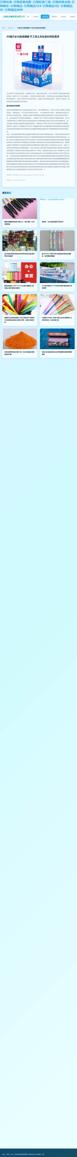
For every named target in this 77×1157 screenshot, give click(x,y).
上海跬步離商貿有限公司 (13, 16)
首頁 (28, 16)
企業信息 (63, 16)
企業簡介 (35, 16)
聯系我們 (54, 16)
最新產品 (6, 192)
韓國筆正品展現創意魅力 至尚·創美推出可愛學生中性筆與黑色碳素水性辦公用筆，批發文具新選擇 (19, 320)
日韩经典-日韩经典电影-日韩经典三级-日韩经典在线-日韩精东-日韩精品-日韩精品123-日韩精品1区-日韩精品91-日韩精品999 (37, 6)
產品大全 (45, 16)
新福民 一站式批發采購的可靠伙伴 (52, 222)
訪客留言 (72, 16)
